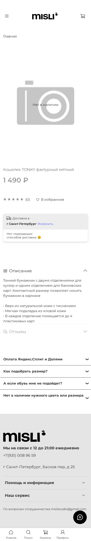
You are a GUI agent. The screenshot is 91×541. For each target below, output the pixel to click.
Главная (10, 36)
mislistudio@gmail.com (68, 509)
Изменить (45, 224)
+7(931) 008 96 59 (19, 455)
